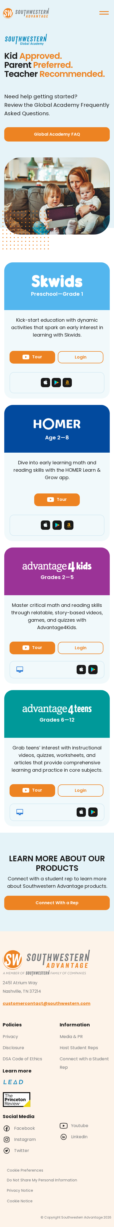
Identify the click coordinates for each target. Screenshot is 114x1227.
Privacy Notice (20, 1190)
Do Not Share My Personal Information (42, 1180)
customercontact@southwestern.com (46, 1003)
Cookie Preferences (25, 1170)
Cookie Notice (20, 1201)
